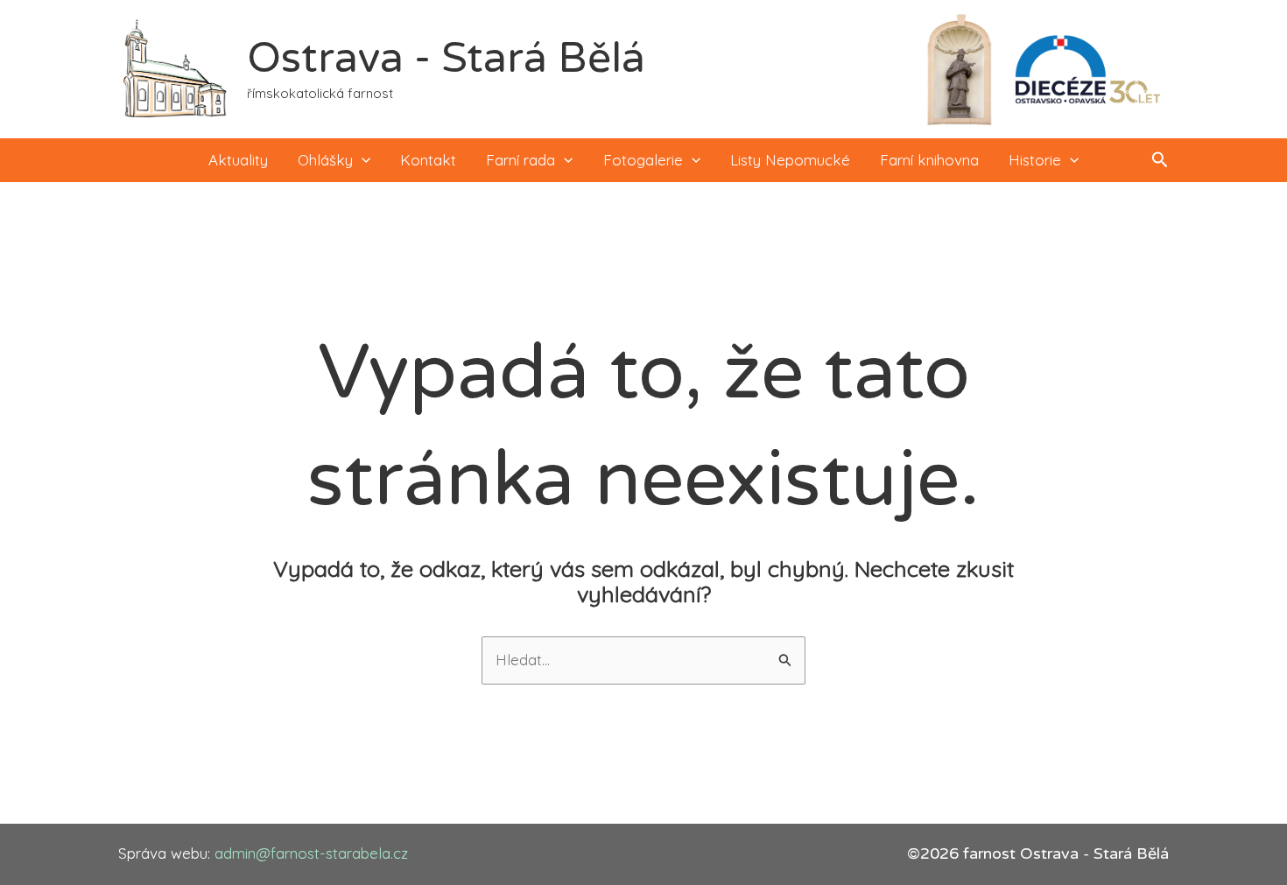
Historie (1035, 160)
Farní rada (520, 160)
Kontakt (428, 160)
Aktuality (238, 160)
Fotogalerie (643, 160)
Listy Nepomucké (790, 160)
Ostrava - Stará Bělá (446, 58)
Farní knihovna (929, 160)
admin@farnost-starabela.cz (311, 853)
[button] (361, 160)
